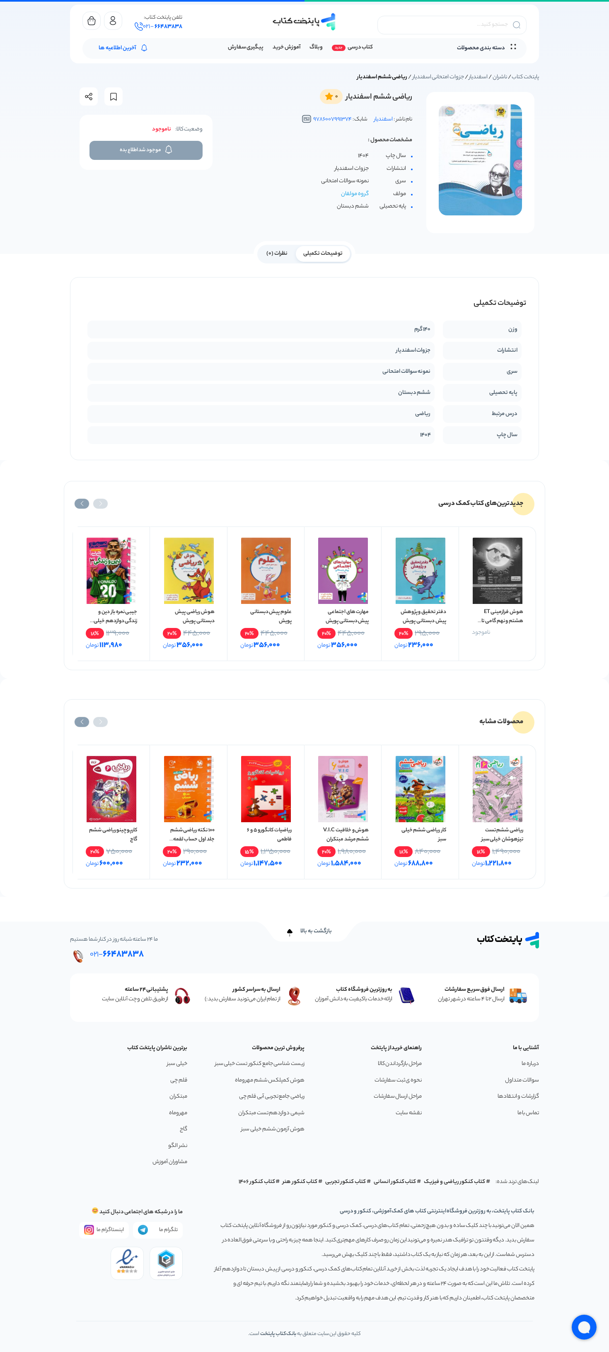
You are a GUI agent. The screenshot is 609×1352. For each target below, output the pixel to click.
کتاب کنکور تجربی (345, 1182)
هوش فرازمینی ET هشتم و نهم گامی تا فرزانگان (502, 621)
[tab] (323, 253)
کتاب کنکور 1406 (257, 1182)
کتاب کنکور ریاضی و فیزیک (454, 1182)
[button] (100, 504)
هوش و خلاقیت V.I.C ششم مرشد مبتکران (346, 835)
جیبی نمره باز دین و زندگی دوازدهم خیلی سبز (115, 621)
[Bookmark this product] (113, 96)
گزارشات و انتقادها (518, 1096)
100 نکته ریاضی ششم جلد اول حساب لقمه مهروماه (192, 839)
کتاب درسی (360, 47)
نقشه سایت (409, 1113)
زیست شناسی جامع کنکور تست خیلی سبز (259, 1064)
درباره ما (530, 1064)
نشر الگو (177, 1146)
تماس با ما (528, 1113)
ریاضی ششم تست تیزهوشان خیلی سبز (502, 835)
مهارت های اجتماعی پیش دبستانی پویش (347, 616)
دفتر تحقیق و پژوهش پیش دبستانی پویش (423, 616)
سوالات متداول (522, 1080)
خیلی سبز (177, 1064)
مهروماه (178, 1113)
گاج (183, 1129)
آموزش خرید (286, 47)
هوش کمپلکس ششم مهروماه (269, 1080)
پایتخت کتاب (525, 77)
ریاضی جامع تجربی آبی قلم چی (271, 1096)
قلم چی (178, 1080)
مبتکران (178, 1096)
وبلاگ (316, 47)
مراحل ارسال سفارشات (398, 1096)
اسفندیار (478, 77)
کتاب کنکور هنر (300, 1182)
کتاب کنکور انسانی (395, 1182)
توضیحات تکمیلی (323, 253)
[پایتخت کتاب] (304, 21)
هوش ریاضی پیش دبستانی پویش (194, 616)
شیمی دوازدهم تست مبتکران (271, 1113)
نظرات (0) (277, 253)
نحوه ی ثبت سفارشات (398, 1080)
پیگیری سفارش (246, 47)
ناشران (500, 77)
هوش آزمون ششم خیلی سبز (272, 1129)
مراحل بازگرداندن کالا (400, 1064)
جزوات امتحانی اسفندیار (438, 77)
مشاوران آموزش (169, 1162)
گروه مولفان (355, 194)
